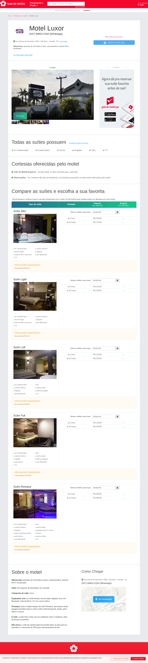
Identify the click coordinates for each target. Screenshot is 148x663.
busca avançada (80, 6)
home (10, 16)
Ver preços (20, 116)
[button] (18, 93)
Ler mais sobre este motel (22, 55)
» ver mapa (63, 41)
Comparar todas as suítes (78, 143)
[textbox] (66, 4)
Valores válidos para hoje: (80, 212)
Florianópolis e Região (21, 16)
